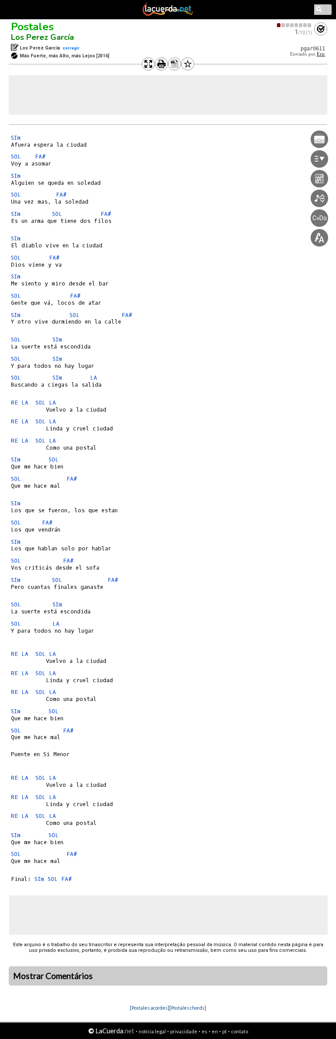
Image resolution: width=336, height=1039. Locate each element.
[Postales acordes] (149, 1008)
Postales (32, 27)
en (215, 1031)
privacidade (183, 1031)
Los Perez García (42, 37)
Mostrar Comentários (53, 976)
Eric (321, 54)
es (204, 1031)
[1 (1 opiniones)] (294, 25)
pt (224, 1031)
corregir (71, 48)
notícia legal (152, 1031)
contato (239, 1031)
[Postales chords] (187, 1008)
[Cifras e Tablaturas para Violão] (168, 14)
